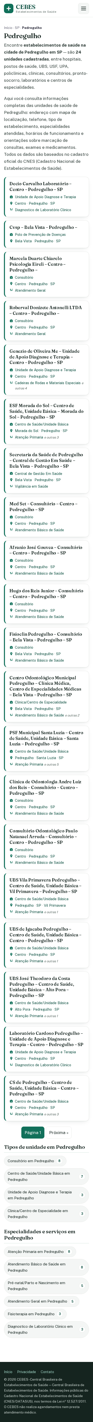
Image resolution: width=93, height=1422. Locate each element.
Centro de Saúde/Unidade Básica (41, 424)
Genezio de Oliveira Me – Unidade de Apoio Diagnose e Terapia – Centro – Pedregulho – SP (44, 357)
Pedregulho (38, 203)
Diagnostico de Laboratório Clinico (43, 210)
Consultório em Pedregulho (34, 1161)
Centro (20, 203)
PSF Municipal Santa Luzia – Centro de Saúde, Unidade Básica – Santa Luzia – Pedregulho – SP (46, 738)
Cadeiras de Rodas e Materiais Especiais (48, 383)
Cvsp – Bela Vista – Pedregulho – (43, 227)
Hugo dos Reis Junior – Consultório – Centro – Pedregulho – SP (46, 593)
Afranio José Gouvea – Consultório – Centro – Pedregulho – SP (45, 550)
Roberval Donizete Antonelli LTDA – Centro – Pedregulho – (45, 310)
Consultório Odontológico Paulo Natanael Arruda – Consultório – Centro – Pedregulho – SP (43, 836)
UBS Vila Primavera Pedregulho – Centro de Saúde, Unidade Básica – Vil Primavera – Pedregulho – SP (45, 885)
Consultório (24, 277)
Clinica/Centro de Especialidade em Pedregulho (45, 1214)
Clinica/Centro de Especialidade (41, 702)
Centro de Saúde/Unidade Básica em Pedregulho (45, 1176)
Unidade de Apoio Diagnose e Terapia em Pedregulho (45, 1195)
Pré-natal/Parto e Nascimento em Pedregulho (45, 1286)
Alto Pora (22, 1009)
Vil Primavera (55, 905)
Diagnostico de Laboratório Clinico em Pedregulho (45, 1329)
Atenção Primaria (29, 437)
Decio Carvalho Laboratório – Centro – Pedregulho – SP (40, 186)
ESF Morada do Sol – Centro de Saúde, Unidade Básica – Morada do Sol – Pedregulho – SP (46, 411)
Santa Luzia (46, 758)
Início (8, 28)
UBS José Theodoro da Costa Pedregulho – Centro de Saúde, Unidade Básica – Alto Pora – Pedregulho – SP (41, 987)
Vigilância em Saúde (31, 486)
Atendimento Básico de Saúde (39, 530)
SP (17, 28)
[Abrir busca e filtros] (83, 8)
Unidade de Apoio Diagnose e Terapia (45, 197)
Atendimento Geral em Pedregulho (40, 1301)
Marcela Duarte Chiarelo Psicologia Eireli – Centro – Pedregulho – (37, 264)
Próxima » (58, 1132)
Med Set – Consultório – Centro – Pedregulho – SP (43, 506)
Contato (47, 1372)
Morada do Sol (26, 431)
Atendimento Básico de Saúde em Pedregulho (45, 1267)
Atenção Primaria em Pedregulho (39, 1251)
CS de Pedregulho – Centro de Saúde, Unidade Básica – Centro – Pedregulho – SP (43, 1088)
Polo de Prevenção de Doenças (40, 234)
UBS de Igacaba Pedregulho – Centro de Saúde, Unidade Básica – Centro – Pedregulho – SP (45, 934)
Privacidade (26, 1372)
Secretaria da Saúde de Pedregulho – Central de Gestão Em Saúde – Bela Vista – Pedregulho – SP (46, 460)
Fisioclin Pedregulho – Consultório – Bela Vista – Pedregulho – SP (45, 636)
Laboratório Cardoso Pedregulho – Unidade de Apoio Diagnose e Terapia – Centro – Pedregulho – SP (46, 1039)
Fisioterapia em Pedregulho (34, 1314)
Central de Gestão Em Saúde (38, 473)
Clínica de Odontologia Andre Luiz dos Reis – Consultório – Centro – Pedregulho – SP (45, 787)
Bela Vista (23, 241)
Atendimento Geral (30, 290)
